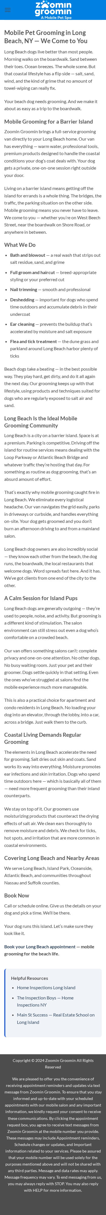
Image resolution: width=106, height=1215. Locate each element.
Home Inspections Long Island (46, 987)
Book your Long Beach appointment (39, 946)
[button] (7, 10)
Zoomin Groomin (60, 1060)
